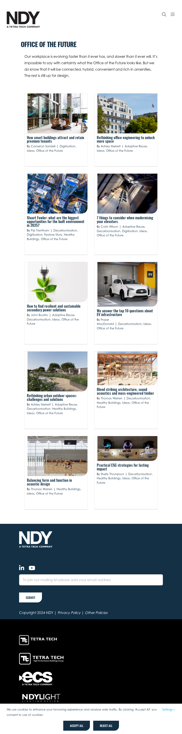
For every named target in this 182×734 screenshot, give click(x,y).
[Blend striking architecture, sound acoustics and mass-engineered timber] (127, 368)
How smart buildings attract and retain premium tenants (55, 139)
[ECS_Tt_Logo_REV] (35, 673)
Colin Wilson (109, 226)
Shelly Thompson (112, 474)
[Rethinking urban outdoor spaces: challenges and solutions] (57, 371)
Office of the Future (49, 150)
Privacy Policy (69, 612)
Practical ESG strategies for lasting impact (123, 467)
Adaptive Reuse (136, 146)
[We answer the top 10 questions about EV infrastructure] (127, 284)
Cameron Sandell (43, 146)
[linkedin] (21, 568)
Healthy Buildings (64, 408)
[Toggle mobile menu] (173, 14)
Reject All (106, 725)
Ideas (30, 150)
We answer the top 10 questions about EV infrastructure (125, 312)
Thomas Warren (111, 398)
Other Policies (96, 612)
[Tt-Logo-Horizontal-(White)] (39, 636)
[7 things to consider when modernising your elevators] (127, 194)
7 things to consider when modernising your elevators (125, 219)
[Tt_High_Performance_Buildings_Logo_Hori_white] (41, 654)
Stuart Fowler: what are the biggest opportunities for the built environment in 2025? (55, 221)
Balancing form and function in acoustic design (49, 482)
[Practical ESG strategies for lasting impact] (127, 448)
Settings (168, 709)
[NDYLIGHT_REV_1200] (41, 694)
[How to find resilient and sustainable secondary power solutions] (57, 282)
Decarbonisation (65, 230)
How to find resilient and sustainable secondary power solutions (54, 308)
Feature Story (53, 234)
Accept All (76, 725)
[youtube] (32, 568)
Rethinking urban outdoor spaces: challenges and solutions (52, 397)
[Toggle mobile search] (164, 14)
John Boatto (39, 315)
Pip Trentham (40, 230)
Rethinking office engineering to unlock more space (126, 139)
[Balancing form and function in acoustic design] (57, 456)
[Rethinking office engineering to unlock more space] (127, 113)
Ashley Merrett (111, 146)
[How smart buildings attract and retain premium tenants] (57, 113)
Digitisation (67, 146)
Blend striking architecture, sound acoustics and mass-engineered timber (125, 391)
